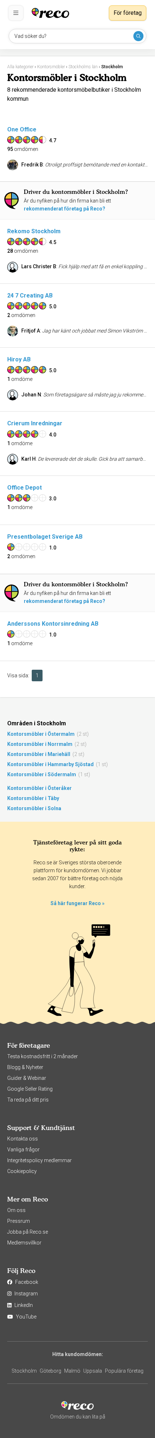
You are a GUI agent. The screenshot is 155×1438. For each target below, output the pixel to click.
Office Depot (24, 487)
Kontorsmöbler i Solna (34, 808)
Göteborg (50, 1371)
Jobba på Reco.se (27, 1232)
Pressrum (18, 1221)
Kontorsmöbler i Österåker (39, 788)
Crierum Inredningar (34, 423)
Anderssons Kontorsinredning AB (52, 623)
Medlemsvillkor (24, 1243)
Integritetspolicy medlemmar (39, 1160)
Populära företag (124, 1371)
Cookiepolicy (22, 1171)
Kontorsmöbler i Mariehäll (38, 754)
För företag (128, 12)
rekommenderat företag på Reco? (64, 209)
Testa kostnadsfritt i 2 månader (42, 1056)
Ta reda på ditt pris (28, 1100)
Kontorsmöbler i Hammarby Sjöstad (50, 764)
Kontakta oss (22, 1139)
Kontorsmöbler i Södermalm (41, 774)
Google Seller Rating (30, 1089)
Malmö (72, 1371)
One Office (21, 129)
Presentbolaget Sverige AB (45, 536)
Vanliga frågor (23, 1149)
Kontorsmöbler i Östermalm (41, 734)
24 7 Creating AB (30, 295)
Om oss (16, 1210)
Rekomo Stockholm (34, 231)
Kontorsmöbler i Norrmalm (39, 744)
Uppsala (92, 1371)
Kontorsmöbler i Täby (33, 798)
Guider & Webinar (26, 1078)
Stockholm (24, 1371)
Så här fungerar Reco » (77, 903)
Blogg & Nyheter (25, 1067)
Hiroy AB (19, 359)
